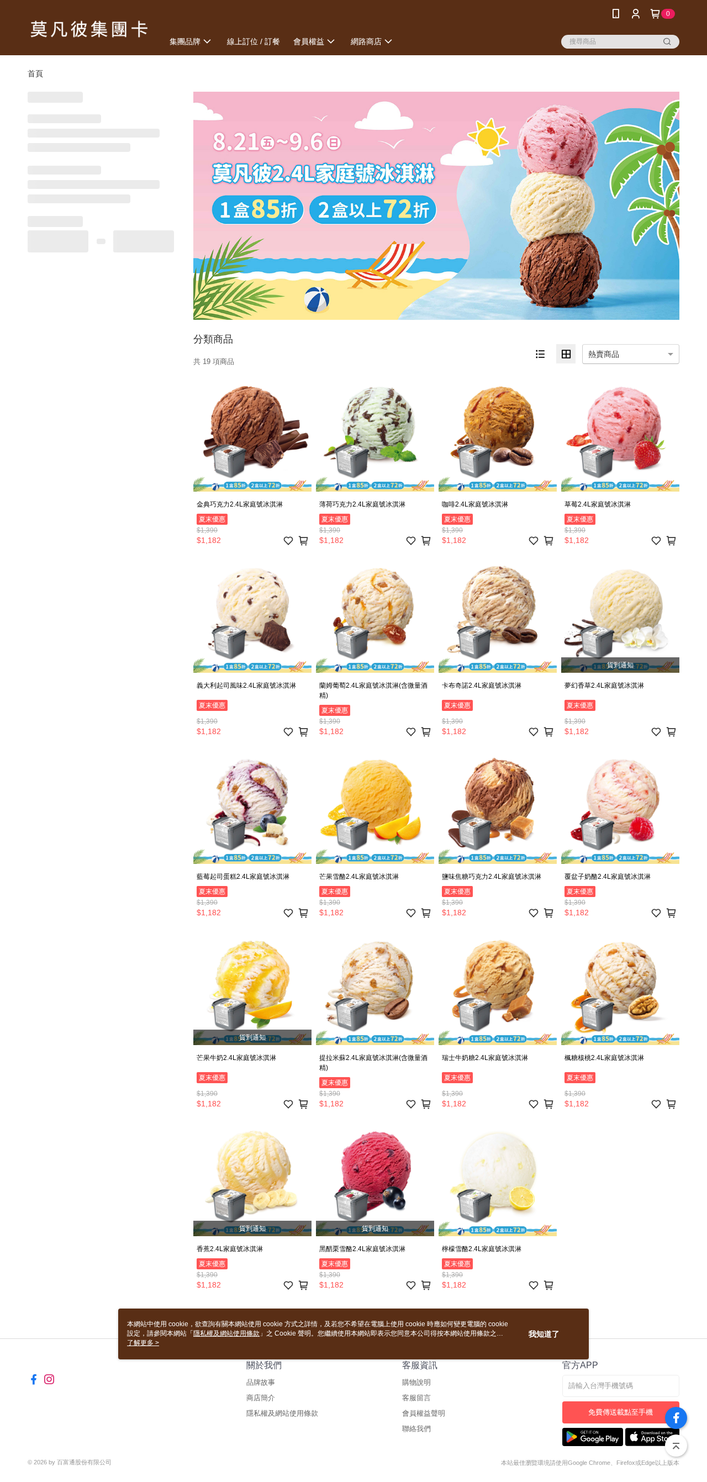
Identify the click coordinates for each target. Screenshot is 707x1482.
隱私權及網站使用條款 (282, 1413)
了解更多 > (143, 1343)
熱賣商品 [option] (603, 354)
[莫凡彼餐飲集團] (89, 29)
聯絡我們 (416, 1429)
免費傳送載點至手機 (620, 1412)
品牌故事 (260, 1382)
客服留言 (416, 1398)
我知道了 (544, 1334)
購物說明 (416, 1382)
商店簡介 (260, 1398)
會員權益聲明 (423, 1413)
